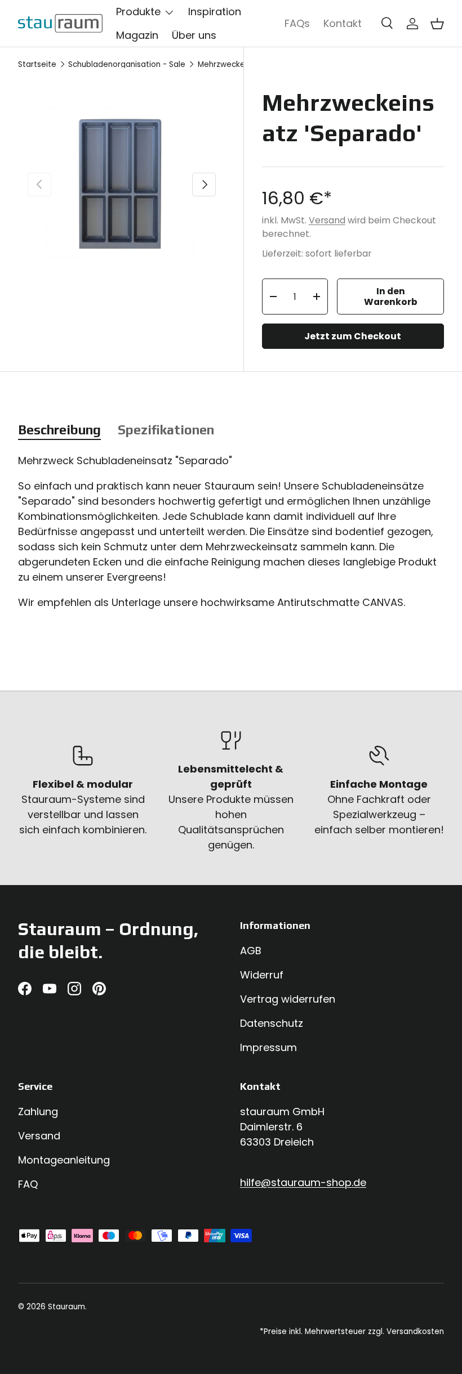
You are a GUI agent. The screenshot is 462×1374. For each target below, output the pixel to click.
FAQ (28, 1184)
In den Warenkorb (390, 296)
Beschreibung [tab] (59, 429)
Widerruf (261, 975)
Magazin (137, 35)
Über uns (194, 35)
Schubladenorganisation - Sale (126, 65)
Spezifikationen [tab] (166, 429)
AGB (250, 951)
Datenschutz (271, 1023)
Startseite (37, 65)
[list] (122, 185)
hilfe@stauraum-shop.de (303, 1182)
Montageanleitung (64, 1160)
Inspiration (214, 12)
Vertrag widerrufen (287, 999)
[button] (437, 23)
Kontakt (342, 23)
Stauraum (66, 1306)
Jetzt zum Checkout (352, 336)
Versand (327, 220)
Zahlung (38, 1111)
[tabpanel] (231, 536)
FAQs (297, 23)
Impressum (268, 1047)
